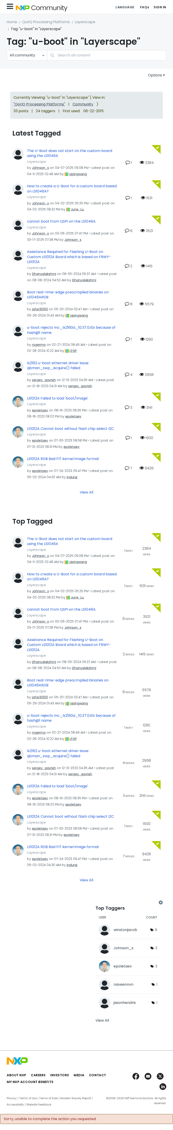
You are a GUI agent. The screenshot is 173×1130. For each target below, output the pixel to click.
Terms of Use (28, 1098)
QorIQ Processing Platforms (46, 22)
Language (125, 7)
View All (86, 492)
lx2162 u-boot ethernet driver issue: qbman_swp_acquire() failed (58, 366)
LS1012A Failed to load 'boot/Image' (57, 398)
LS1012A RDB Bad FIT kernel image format (63, 458)
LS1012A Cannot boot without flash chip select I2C (70, 428)
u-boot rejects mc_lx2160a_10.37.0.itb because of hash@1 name (71, 330)
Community (83, 104)
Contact (97, 1075)
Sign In (160, 7)
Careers (38, 1075)
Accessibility (15, 1104)
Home (12, 22)
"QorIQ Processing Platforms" (39, 104)
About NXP (16, 1075)
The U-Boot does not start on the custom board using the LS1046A (69, 153)
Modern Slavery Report (75, 1098)
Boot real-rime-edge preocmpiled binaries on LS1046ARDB (68, 295)
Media (79, 1075)
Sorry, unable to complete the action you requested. (50, 1119)
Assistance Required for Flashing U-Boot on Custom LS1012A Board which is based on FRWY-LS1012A (69, 256)
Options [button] (155, 75)
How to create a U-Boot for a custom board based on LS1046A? (72, 189)
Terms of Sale (48, 1098)
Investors (59, 1075)
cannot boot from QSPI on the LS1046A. (61, 221)
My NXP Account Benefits (30, 1082)
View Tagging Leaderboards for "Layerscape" (128, 902)
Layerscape (85, 22)
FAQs (144, 7)
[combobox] (106, 55)
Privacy (12, 1098)
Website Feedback (38, 1104)
